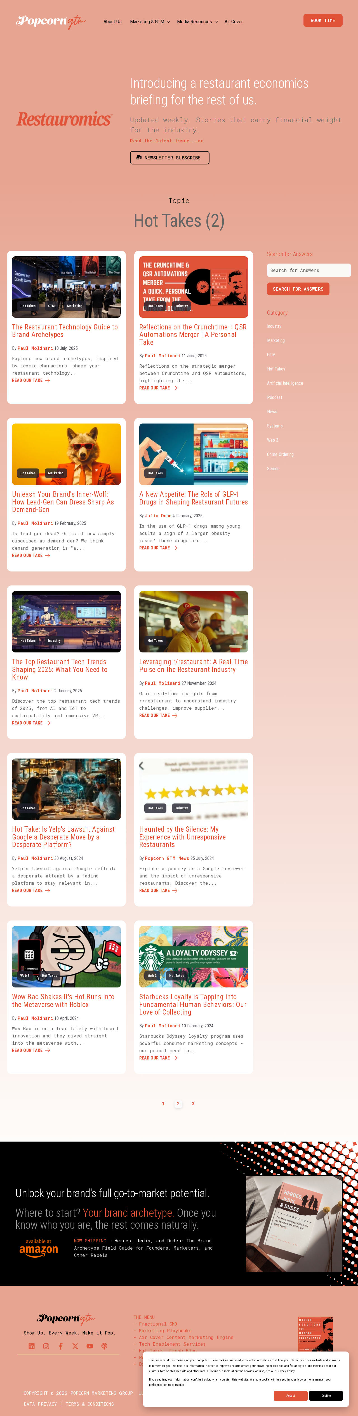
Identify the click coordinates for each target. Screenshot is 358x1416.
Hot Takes (28, 306)
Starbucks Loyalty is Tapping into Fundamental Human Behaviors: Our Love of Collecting (192, 1004)
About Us (112, 21)
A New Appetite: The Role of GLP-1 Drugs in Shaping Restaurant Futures (193, 498)
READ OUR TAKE (27, 380)
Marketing (75, 306)
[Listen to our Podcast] (104, 1346)
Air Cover (234, 21)
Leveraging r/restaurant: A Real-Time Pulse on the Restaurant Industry (193, 666)
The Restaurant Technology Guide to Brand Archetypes (65, 331)
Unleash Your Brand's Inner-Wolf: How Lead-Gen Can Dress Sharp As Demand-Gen (63, 502)
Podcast (274, 397)
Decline (326, 1396)
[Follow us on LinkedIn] (31, 1346)
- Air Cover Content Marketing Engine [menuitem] (183, 1337)
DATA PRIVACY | (43, 1404)
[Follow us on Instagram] (46, 1346)
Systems (275, 425)
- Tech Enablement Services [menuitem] (169, 1344)
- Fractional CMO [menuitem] (155, 1324)
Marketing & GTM (147, 21)
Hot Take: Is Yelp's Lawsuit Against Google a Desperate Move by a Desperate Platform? (63, 837)
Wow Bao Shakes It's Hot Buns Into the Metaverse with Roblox (63, 1001)
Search (273, 468)
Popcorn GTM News (167, 858)
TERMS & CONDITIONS (89, 1404)
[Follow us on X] (75, 1346)
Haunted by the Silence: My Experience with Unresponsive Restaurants (182, 837)
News (272, 411)
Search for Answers (298, 289)
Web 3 (25, 976)
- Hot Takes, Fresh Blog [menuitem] (165, 1350)
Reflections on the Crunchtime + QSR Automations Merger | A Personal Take (193, 334)
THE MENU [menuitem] (144, 1317)
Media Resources (194, 21)
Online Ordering (280, 454)
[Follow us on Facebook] (60, 1346)
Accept (290, 1396)
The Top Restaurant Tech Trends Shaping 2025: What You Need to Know (59, 669)
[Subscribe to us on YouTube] (89, 1346)
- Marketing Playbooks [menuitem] (162, 1330)
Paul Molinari (35, 348)
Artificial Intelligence (285, 383)
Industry (181, 306)
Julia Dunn (158, 515)
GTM (51, 306)
